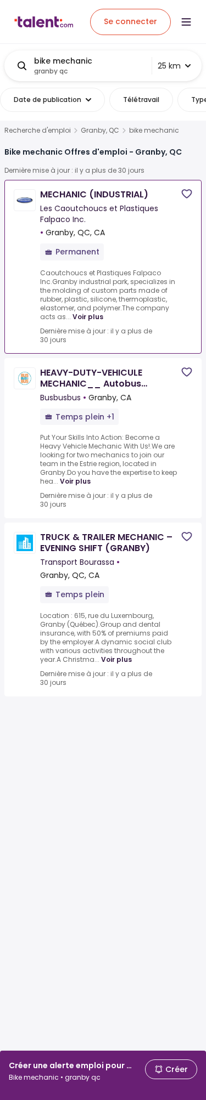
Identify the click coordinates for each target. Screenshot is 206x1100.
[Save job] (186, 194)
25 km (169, 65)
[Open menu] (186, 22)
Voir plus (88, 316)
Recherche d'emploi (37, 130)
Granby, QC (100, 130)
